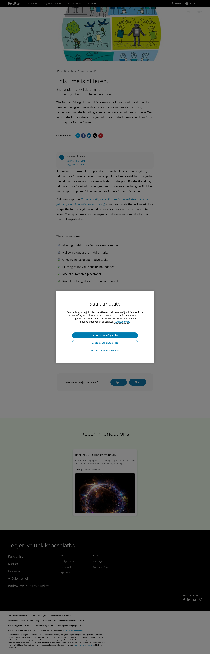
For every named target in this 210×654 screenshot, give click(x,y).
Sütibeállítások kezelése (105, 350)
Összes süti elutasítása (105, 342)
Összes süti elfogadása (105, 335)
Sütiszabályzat (122, 321)
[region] (105, 327)
